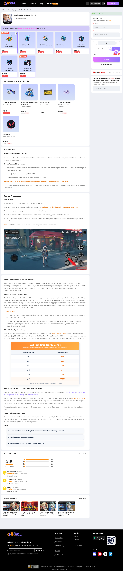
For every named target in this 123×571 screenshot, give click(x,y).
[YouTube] (100, 554)
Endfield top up (33, 395)
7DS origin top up (10, 395)
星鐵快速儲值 (58, 541)
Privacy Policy (29, 553)
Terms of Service (90, 566)
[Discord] (94, 554)
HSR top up (81, 392)
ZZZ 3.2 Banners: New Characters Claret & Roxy (47, 513)
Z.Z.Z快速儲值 (59, 546)
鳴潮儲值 (57, 550)
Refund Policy (78, 546)
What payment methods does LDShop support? (27, 443)
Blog (41, 4)
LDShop (3, 10)
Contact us (77, 539)
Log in (113, 3)
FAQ (75, 542)
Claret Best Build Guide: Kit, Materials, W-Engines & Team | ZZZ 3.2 (10, 514)
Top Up (106, 59)
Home (24, 4)
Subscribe (39, 550)
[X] (105, 554)
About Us (77, 536)
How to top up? (106, 64)
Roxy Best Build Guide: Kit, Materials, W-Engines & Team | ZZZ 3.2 (66, 514)
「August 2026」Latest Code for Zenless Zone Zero (28, 514)
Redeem (116, 49)
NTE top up (20, 395)
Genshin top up (71, 392)
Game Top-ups (12, 10)
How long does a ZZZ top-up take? (22, 437)
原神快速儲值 (58, 537)
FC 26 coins (58, 554)
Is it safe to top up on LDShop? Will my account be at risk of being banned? (37, 431)
